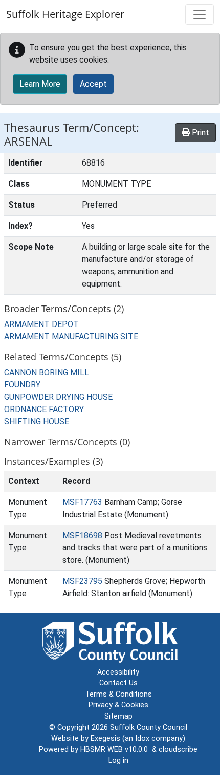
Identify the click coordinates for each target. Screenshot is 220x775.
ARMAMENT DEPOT (41, 324)
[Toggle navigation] (199, 14)
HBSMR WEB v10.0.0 (116, 749)
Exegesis (105, 738)
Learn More (39, 84)
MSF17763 (82, 502)
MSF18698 (82, 535)
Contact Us (118, 683)
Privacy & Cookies (118, 705)
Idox (142, 738)
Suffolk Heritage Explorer (65, 14)
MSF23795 (82, 581)
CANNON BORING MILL (46, 372)
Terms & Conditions (118, 694)
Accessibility (118, 672)
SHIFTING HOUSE (36, 421)
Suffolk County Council (148, 727)
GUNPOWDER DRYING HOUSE (58, 397)
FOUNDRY (22, 385)
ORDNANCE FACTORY (44, 409)
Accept (93, 84)
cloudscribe (178, 749)
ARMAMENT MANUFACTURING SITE (71, 336)
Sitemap (118, 716)
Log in (118, 760)
